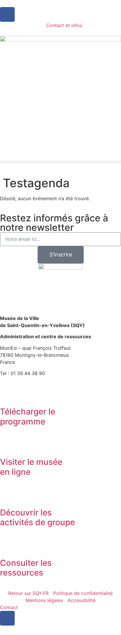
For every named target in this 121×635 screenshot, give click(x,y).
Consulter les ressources (26, 568)
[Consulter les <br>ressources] (7, 546)
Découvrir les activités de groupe (37, 518)
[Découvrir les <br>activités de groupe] (7, 496)
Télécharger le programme (27, 417)
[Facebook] (7, 14)
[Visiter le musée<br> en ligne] (7, 445)
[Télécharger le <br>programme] (7, 395)
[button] (60, 162)
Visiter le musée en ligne (31, 467)
